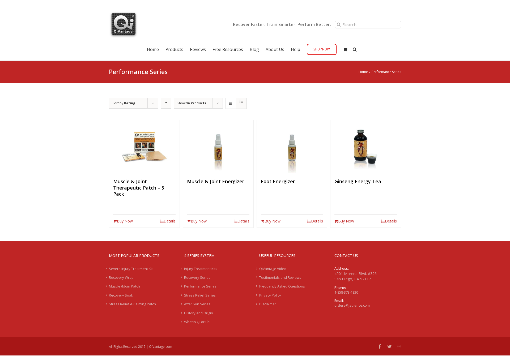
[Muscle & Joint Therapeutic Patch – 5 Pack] (144, 146)
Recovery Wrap (121, 277)
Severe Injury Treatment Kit (131, 268)
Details (170, 221)
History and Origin (198, 313)
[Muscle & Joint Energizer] (218, 146)
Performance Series (200, 286)
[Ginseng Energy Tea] (365, 146)
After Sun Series (197, 304)
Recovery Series (197, 277)
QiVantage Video (272, 268)
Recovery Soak (121, 295)
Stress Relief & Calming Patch (132, 304)
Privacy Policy (270, 295)
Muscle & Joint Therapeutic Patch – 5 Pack (138, 187)
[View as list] (241, 101)
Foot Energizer (278, 181)
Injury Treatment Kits (200, 268)
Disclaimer (267, 304)
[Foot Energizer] (292, 146)
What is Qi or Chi (197, 321)
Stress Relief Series (200, 295)
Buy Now (125, 221)
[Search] (355, 49)
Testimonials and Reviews (280, 277)
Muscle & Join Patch (124, 286)
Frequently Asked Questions (282, 286)
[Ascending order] (166, 103)
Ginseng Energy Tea (357, 181)
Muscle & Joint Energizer (215, 181)
